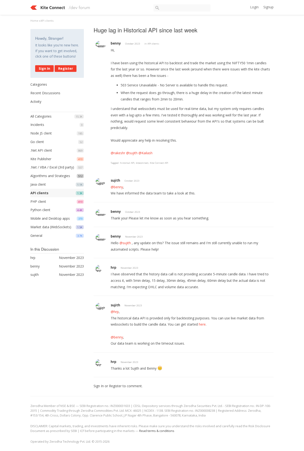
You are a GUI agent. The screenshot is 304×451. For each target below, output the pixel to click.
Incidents (37, 124)
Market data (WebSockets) (50, 227)
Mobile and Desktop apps (50, 218)
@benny (117, 187)
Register (65, 68)
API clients (39, 193)
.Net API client (41, 150)
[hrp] (98, 268)
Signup (268, 7)
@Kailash (145, 153)
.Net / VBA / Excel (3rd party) (52, 167)
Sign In (44, 68)
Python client (40, 210)
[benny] (100, 44)
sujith (115, 180)
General (36, 235)
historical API (127, 162)
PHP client (38, 201)
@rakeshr (118, 153)
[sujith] (100, 181)
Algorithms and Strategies (50, 175)
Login (254, 7)
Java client (38, 184)
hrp (113, 267)
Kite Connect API (159, 162)
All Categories (41, 116)
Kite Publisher (40, 159)
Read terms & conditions (156, 431)
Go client (37, 141)
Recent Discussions (45, 93)
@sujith (132, 153)
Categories (38, 84)
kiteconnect (142, 162)
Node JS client (41, 133)
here (202, 324)
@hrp (115, 311)
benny (116, 43)
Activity (35, 101)
